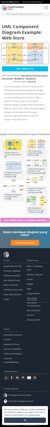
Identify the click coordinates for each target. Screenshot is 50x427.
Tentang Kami (33, 305)
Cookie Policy (34, 415)
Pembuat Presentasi (13, 289)
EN (29, 81)
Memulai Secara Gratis (25, 243)
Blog (29, 288)
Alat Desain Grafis (12, 280)
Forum (30, 279)
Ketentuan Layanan (13, 335)
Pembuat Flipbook (12, 271)
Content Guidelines (12, 349)
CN (32, 81)
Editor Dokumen (11, 285)
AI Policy (7, 339)
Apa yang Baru (33, 310)
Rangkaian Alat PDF (13, 266)
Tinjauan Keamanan (13, 353)
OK (25, 420)
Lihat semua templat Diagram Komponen (25, 220)
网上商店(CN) (19, 78)
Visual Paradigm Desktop (32, 2)
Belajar (30, 284)
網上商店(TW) (31, 78)
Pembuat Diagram (12, 275)
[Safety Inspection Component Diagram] (13, 158)
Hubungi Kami (33, 320)
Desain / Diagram (35, 274)
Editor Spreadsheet (12, 294)
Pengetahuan (33, 293)
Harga (6, 299)
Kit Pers (30, 315)
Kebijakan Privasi (11, 344)
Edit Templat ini (25, 69)
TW (35, 81)
